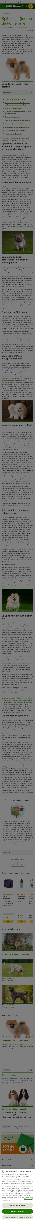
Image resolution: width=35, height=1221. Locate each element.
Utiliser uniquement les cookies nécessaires (17, 1217)
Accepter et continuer (17, 1211)
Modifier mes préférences (17, 1205)
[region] (17, 1195)
